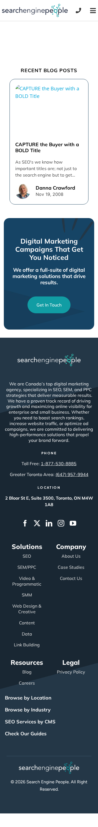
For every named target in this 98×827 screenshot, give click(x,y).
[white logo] (49, 356)
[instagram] (61, 523)
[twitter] (37, 523)
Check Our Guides (26, 733)
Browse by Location (28, 698)
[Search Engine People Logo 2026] (35, 6)
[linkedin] (49, 523)
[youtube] (73, 523)
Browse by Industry (28, 710)
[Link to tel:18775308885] (78, 10)
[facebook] (25, 523)
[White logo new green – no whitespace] (49, 764)
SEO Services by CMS (30, 722)
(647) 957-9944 (72, 474)
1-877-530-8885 (58, 463)
